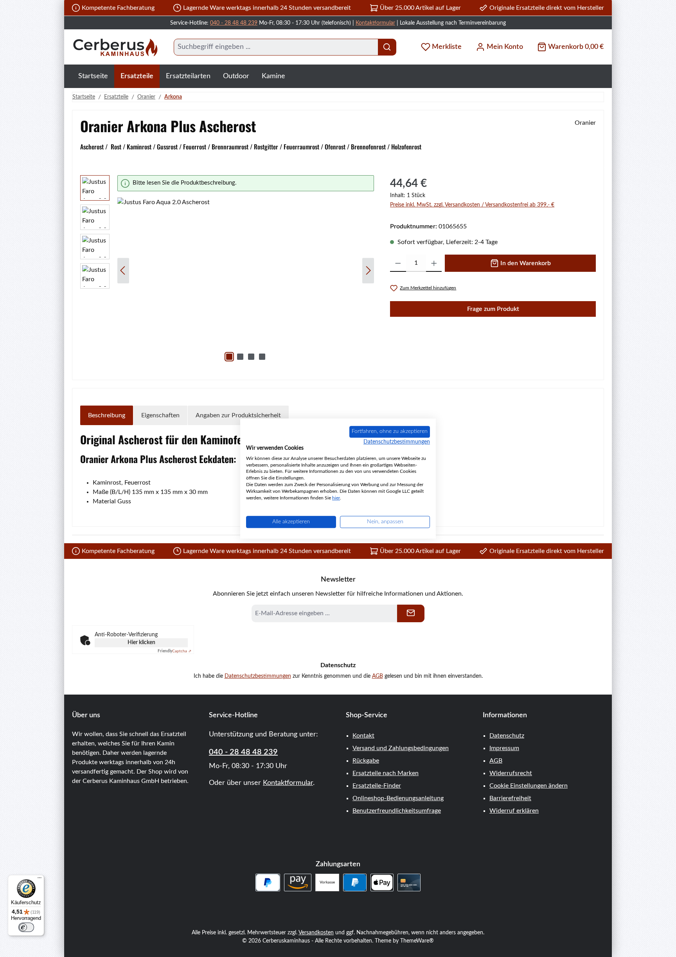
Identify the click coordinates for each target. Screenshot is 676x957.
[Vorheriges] (123, 270)
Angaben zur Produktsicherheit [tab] (238, 415)
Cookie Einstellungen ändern (528, 786)
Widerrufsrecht (510, 773)
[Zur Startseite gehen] (115, 47)
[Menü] (39, 879)
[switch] (26, 927)
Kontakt (363, 736)
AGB (377, 676)
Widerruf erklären (514, 811)
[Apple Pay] (382, 882)
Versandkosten (316, 932)
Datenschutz (506, 736)
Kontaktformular (375, 23)
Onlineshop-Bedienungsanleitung (398, 798)
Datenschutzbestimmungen (258, 676)
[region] (227, 270)
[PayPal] (354, 882)
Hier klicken (141, 642)
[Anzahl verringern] (398, 263)
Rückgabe (365, 761)
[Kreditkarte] (409, 882)
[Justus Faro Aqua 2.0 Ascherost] (245, 282)
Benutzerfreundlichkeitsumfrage (396, 811)
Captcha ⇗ (174, 651)
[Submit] (410, 613)
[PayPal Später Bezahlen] (267, 882)
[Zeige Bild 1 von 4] (229, 357)
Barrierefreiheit (510, 798)
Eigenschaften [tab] (160, 415)
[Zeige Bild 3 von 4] (251, 357)
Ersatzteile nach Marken (385, 773)
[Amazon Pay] (298, 882)
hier (336, 498)
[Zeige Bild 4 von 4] (262, 357)
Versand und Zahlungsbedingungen (400, 748)
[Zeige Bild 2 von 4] (240, 357)
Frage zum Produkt (493, 309)
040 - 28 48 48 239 (233, 23)
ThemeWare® (417, 941)
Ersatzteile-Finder (376, 786)
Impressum (504, 748)
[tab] (106, 415)
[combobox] (276, 47)
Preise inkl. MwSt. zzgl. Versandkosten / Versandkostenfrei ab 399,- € (472, 205)
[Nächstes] (368, 270)
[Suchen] (387, 47)
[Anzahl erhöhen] (434, 263)
